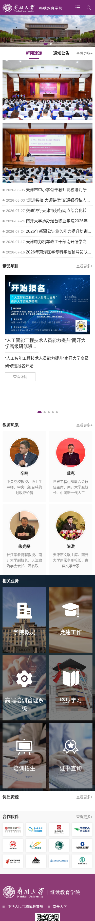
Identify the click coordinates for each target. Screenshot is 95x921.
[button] (46, 44)
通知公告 (61, 53)
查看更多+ (84, 53)
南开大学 (60, 907)
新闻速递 (34, 53)
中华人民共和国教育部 (25, 907)
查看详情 (20, 377)
